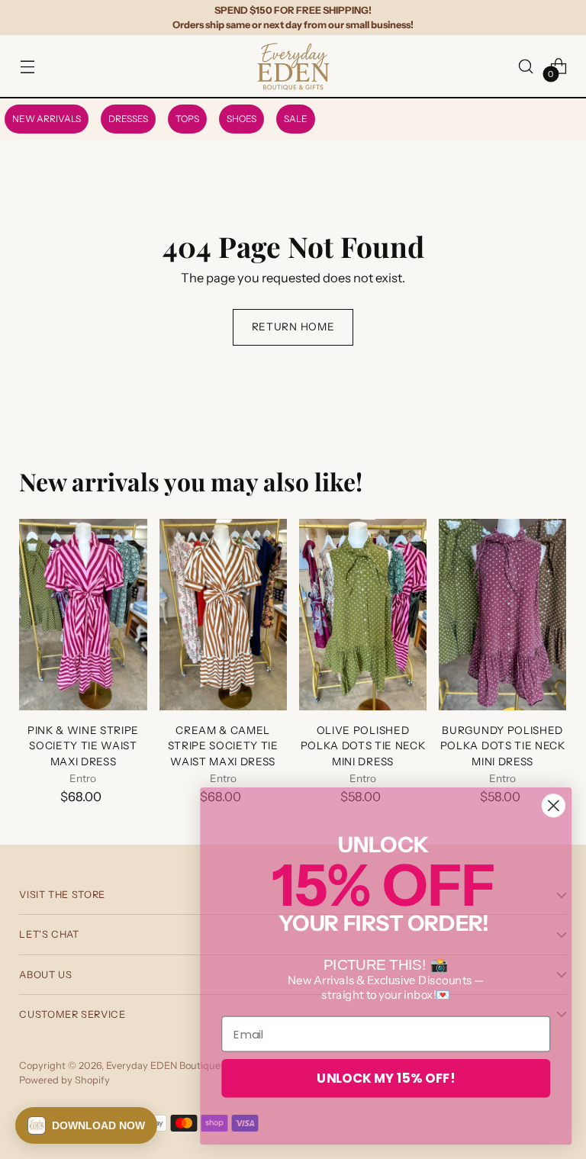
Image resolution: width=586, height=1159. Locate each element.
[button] (86, 1125)
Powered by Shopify (64, 1080)
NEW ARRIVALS (46, 118)
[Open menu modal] (27, 66)
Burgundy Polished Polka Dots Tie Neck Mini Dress (502, 746)
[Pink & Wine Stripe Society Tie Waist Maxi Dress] (82, 614)
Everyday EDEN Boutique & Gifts (180, 1065)
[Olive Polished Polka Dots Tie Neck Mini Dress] (363, 614)
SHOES (241, 118)
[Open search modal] (526, 66)
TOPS (187, 118)
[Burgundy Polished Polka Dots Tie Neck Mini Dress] (502, 614)
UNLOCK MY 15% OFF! (386, 1078)
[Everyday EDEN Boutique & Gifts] (293, 66)
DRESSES (128, 118)
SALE (295, 118)
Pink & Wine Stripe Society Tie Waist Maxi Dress (83, 746)
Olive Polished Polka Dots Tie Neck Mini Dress (363, 746)
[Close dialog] (553, 805)
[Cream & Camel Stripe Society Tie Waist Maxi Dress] (223, 614)
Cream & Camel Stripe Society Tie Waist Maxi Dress (223, 746)
